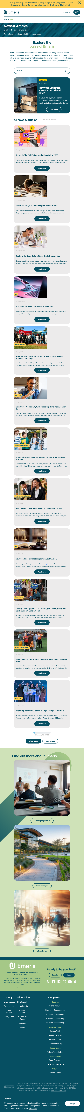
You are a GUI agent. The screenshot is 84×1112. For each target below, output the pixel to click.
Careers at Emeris (22, 1018)
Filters (19, 71)
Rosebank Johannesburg (55, 1010)
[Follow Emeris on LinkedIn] (59, 981)
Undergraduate (9, 1002)
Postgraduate (9, 1006)
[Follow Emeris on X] (48, 981)
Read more (54, 109)
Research (22, 1023)
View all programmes (42, 821)
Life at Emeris (42, 951)
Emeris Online (55, 1073)
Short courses (9, 1012)
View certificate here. (58, 1090)
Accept (72, 1104)
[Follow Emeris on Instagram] (64, 981)
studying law (47, 564)
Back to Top (50, 741)
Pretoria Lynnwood (55, 1006)
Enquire (66, 12)
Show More (33, 741)
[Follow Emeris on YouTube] (70, 981)
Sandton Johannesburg (55, 1018)
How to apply (22, 1002)
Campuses (54, 997)
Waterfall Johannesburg (55, 1023)
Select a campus (42, 886)
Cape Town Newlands (55, 1064)
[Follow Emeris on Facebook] (53, 981)
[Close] (79, 2)
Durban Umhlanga (55, 1039)
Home (6, 20)
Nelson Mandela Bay (55, 1052)
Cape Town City (55, 1060)
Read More (65, 5)
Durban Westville (55, 1035)
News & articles (22, 1012)
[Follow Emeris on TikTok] (75, 981)
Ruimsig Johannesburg (55, 1014)
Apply (69, 975)
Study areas (9, 1017)
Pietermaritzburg (55, 1044)
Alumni (22, 1028)
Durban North (55, 1031)
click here (33, 1108)
